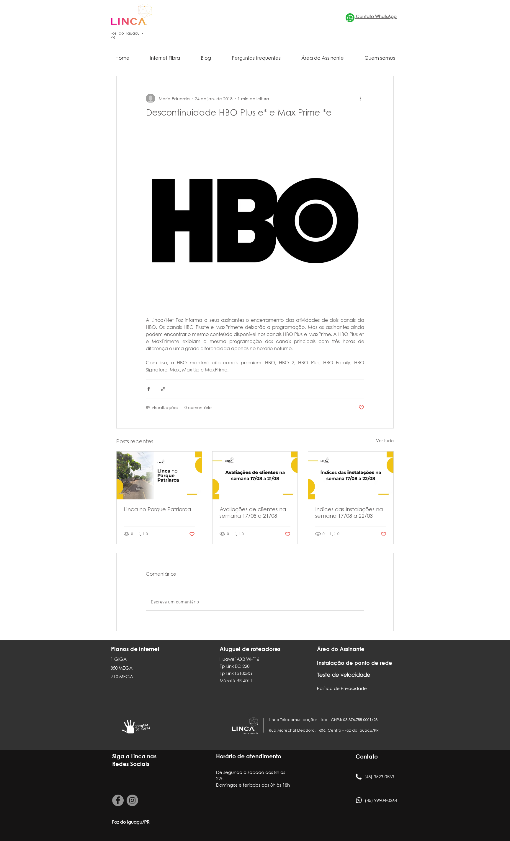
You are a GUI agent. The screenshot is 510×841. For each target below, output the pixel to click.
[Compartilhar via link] (163, 389)
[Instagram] (132, 800)
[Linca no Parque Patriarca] (159, 475)
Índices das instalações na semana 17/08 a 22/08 (349, 513)
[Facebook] (118, 800)
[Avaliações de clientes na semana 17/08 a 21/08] (255, 475)
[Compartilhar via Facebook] (148, 389)
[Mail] (350, 17)
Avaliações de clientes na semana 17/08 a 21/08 (253, 513)
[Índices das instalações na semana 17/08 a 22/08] (350, 475)
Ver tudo (385, 440)
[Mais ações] (360, 98)
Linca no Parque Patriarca (157, 510)
